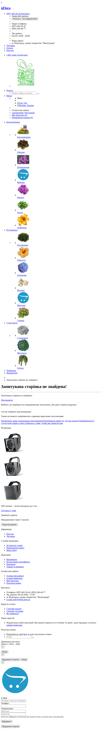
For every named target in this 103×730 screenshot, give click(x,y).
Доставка (10, 45)
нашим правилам (14, 625)
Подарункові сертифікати (18, 562)
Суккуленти (11, 323)
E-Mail (4, 698)
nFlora (5, 8)
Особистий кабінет (15, 576)
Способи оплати (13, 609)
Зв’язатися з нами (14, 545)
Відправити (6, 721)
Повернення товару (15, 548)
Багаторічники (13, 122)
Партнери (10, 564)
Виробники (11, 559)
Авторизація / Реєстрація (23, 113)
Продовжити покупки (10, 660)
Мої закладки (12, 581)
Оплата (9, 48)
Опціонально (7, 708)
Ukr (25, 103)
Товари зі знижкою (15, 567)
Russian (30, 105)
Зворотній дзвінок (9, 525)
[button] (17, 55)
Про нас (10, 50)
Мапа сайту (11, 550)
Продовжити (7, 400)
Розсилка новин (13, 583)
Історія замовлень (14, 578)
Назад (4, 652)
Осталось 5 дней (8, 510)
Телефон (5, 703)
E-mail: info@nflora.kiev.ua (18, 599)
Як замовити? (12, 613)
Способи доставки (14, 611)
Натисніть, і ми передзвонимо (25, 19)
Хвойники (11, 370)
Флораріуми (11, 373)
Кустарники (11, 230)
